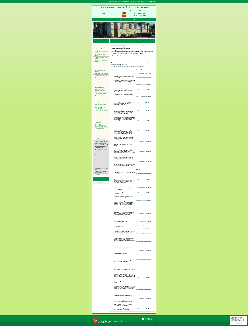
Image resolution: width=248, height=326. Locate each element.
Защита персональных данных (100, 130)
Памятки (96, 82)
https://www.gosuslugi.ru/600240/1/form (143, 228)
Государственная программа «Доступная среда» (100, 108)
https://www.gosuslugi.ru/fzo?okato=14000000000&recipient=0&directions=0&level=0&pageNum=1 (129, 66)
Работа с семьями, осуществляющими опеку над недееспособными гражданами (100, 125)
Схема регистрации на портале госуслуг (100, 105)
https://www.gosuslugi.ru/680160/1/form (143, 80)
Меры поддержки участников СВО (101, 141)
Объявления (137, 19)
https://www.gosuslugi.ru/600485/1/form (143, 173)
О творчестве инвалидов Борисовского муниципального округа (100, 90)
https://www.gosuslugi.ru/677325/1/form (143, 221)
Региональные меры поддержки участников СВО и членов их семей (101, 144)
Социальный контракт (99, 48)
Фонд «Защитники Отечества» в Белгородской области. (101, 166)
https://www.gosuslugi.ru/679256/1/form (143, 151)
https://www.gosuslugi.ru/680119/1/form (143, 77)
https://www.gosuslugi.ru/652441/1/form (143, 304)
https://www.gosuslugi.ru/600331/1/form (143, 130)
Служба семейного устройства (100, 93)
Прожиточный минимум (99, 97)
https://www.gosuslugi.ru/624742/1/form (143, 225)
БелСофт (150, 319)
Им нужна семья (98, 95)
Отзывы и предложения (99, 120)
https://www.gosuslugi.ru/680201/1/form (143, 200)
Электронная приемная (111, 19)
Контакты (149, 19)
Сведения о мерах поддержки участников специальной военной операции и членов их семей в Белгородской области (101, 161)
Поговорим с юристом (99, 85)
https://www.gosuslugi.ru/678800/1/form (144, 73)
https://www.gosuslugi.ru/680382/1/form (143, 179)
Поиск (148, 1)
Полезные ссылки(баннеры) (100, 136)
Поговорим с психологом (99, 87)
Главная (98, 19)
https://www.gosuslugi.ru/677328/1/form (143, 120)
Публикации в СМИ (98, 102)
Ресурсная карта (98, 68)
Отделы (96, 45)
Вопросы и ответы (124, 19)
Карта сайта (154, 1)
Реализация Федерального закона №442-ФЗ (101, 58)
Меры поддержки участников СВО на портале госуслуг (101, 172)
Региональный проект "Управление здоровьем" (101, 111)
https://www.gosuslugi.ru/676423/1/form (143, 89)
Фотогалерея (97, 174)
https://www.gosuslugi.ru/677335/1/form (143, 102)
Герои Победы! (98, 122)
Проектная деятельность (99, 77)
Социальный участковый (99, 128)
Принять (238, 323)
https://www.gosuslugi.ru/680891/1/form (143, 84)
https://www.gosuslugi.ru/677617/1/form (143, 187)
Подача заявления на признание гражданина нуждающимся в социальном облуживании (100, 64)
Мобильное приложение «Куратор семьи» (101, 169)
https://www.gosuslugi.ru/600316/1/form (143, 96)
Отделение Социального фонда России (100, 80)
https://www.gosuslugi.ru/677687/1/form (143, 192)
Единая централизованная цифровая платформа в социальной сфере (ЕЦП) (101, 114)
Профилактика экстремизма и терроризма (100, 71)
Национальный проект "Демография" (101, 73)
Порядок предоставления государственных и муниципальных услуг (101, 51)
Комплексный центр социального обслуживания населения (121, 1)
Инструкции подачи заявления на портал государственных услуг (101, 139)
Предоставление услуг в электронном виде (99, 133)
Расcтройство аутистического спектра (100, 55)
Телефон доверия (98, 117)
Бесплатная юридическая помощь (101, 75)
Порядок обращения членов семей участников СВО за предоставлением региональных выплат (101, 151)
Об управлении (97, 43)
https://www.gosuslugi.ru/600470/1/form (143, 161)
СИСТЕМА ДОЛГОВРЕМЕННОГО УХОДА (101, 61)
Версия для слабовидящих (139, 1)
